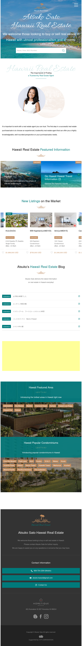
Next (78, 174)
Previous (3, 174)
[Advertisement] (41, 356)
